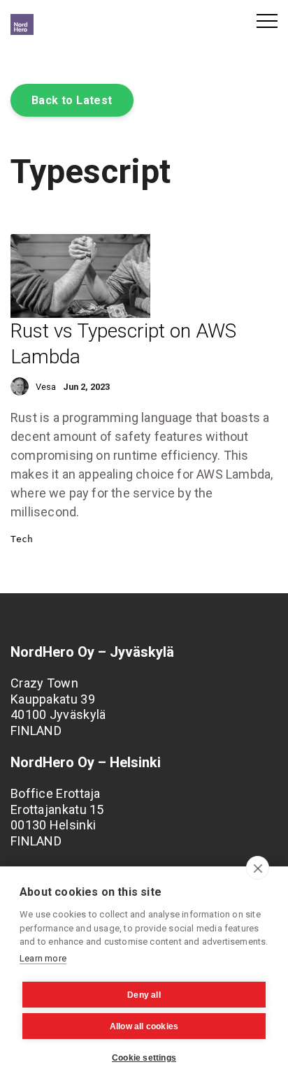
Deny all (144, 995)
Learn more (43, 958)
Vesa (46, 387)
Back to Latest (72, 100)
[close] (257, 868)
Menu (267, 21)
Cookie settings (144, 1058)
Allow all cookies (144, 1026)
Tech (21, 539)
